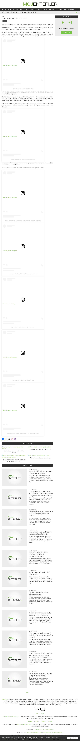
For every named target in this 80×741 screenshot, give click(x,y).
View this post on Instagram (10, 65)
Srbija (42, 713)
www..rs (38, 729)
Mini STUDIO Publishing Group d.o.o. (12, 716)
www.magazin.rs (32, 732)
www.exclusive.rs (57, 732)
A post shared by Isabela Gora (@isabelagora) (22, 327)
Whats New (19, 12)
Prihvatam (72, 738)
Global (37, 713)
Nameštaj (26, 9)
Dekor (65, 9)
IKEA (3, 16)
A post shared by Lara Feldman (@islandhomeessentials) (23, 273)
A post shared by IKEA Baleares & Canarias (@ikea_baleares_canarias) (23, 220)
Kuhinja (39, 9)
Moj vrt (51, 9)
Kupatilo (32, 9)
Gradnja (45, 9)
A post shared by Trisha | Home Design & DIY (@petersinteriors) (23, 433)
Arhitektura (11, 9)
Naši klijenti (43, 721)
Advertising (36, 721)
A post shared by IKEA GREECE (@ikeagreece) (23, 159)
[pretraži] (77, 12)
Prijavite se (66, 32)
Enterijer (19, 9)
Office (13, 12)
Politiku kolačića (35, 739)
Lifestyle (27, 12)
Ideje (60, 9)
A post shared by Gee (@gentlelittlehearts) (22, 88)
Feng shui (71, 9)
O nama (30, 721)
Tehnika (33, 12)
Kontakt (50, 721)
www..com (48, 729)
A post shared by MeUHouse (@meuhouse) (23, 380)
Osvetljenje (6, 12)
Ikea (56, 9)
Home (4, 9)
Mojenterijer (5, 699)
